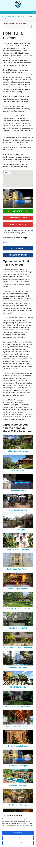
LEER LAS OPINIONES (18, 255)
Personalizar (18, 838)
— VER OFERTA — (18, 211)
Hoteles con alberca (8, 16)
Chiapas (17, 16)
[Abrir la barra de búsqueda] (33, 12)
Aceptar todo (18, 832)
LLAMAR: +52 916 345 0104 (18, 224)
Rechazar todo (18, 843)
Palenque (22, 16)
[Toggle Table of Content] (29, 26)
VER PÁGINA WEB (18, 248)
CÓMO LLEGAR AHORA (18, 218)
